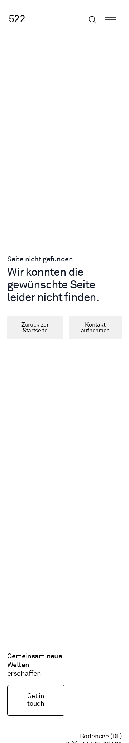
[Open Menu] (110, 19)
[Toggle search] (92, 19)
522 (17, 19)
